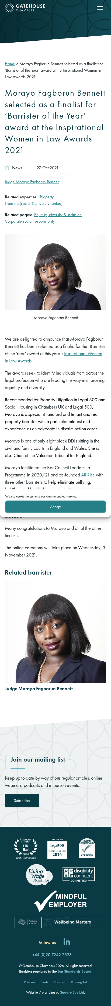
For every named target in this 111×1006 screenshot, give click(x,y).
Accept (55, 506)
